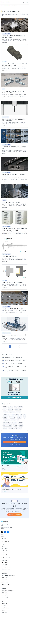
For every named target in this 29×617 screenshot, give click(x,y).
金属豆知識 (20, 406)
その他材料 (5, 417)
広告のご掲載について (6, 567)
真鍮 (24, 414)
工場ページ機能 (5, 592)
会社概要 (2, 534)
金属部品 (15, 425)
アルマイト (19, 417)
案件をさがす (4, 548)
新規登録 (3, 544)
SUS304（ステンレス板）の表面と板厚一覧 (13, 357)
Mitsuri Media (7, 6)
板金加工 (5, 406)
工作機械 (20, 422)
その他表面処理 (6, 420)
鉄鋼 (13, 414)
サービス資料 (4, 554)
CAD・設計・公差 (14, 420)
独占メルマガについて (6, 569)
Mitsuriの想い (4, 603)
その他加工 (12, 412)
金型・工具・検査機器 (7, 425)
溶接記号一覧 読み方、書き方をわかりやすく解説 (15, 360)
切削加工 (10, 406)
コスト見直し (13, 422)
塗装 (24, 417)
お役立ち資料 (4, 564)
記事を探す (24, 2)
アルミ (4, 409)
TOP (2, 6)
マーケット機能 (5, 582)
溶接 (15, 406)
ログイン (3, 546)
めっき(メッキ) (12, 417)
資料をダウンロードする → (14, 514)
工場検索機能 (4, 577)
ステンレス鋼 (10, 409)
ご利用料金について (6, 557)
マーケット (4, 552)
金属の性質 (18, 412)
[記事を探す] (24, 2)
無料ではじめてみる (14, 442)
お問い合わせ (4, 612)
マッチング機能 (5, 579)
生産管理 (5, 428)
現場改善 (21, 425)
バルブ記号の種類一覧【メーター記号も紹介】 (14, 363)
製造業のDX (5, 412)
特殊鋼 (17, 414)
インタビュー (18, 428)
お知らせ (3, 610)
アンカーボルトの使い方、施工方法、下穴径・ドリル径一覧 (15, 367)
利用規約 (2, 536)
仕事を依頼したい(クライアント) (8, 575)
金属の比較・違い (6, 414)
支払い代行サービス (6, 584)
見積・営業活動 (6, 422)
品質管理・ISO (18, 409)
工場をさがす (11, 428)
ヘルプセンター (5, 605)
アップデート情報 (5, 608)
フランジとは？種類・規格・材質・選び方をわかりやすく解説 (15, 371)
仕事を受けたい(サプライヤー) (8, 590)
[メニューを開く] (27, 2)
